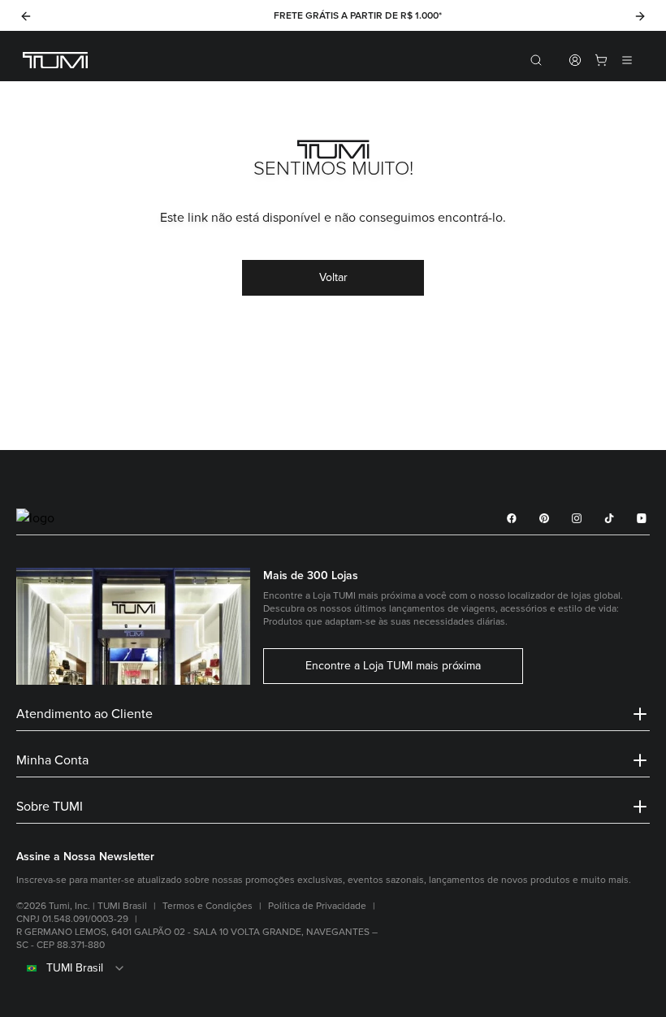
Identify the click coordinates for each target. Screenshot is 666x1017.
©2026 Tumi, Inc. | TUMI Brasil (81, 906)
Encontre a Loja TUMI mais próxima (393, 666)
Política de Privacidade (317, 906)
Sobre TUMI (49, 806)
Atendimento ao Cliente (84, 714)
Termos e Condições (207, 906)
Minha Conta (52, 760)
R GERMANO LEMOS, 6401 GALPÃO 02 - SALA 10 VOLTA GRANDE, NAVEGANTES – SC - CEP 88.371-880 (197, 938)
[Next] (640, 16)
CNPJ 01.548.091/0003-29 (72, 919)
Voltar (333, 277)
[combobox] (333, 968)
